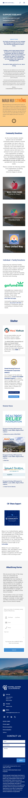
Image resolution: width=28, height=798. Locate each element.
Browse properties (7, 727)
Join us (4, 732)
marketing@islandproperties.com (13, 712)
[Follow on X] (14, 716)
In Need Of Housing (13, 392)
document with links (15, 302)
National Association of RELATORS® (12, 434)
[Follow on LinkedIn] (11, 716)
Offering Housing (13, 396)
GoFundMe (5, 544)
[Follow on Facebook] (7, 716)
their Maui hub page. (10, 298)
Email (7, 710)
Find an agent (6, 724)
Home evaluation (7, 729)
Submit (20, 760)
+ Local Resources (8, 24)
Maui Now (6, 460)
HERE (16, 349)
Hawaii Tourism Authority (9, 486)
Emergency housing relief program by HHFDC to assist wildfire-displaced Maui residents (13, 430)
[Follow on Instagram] (4, 716)
